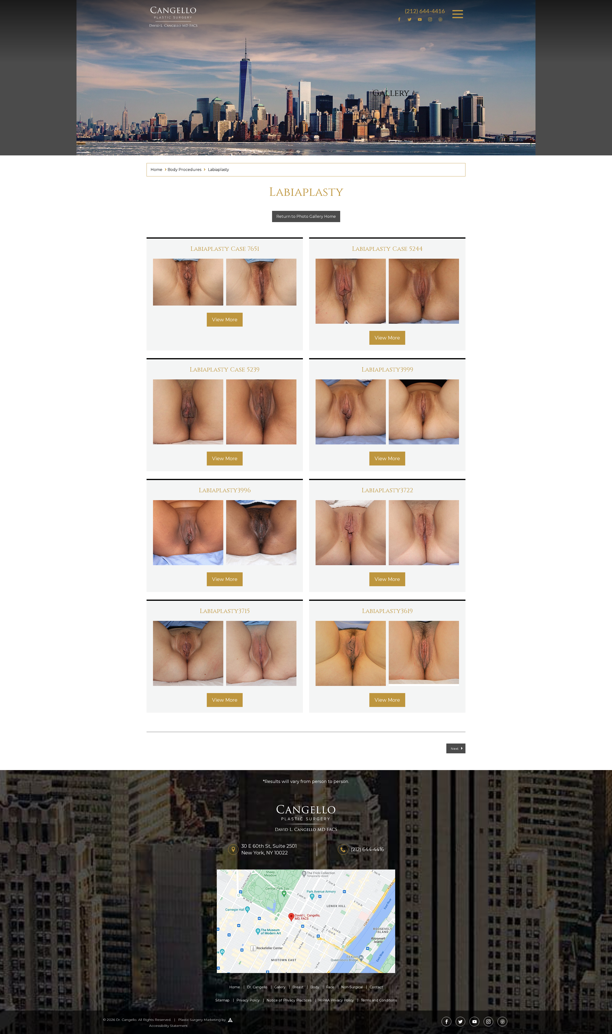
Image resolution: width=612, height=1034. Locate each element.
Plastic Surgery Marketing (199, 1020)
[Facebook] (399, 20)
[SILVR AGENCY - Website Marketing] (230, 1020)
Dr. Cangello (257, 987)
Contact (376, 987)
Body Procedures (184, 169)
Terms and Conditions (379, 1000)
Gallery (279, 987)
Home (156, 169)
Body (314, 987)
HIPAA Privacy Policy (336, 1000)
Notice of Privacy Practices (289, 1000)
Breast (297, 987)
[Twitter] (410, 20)
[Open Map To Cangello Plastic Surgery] (306, 921)
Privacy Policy (248, 1000)
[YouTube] (420, 20)
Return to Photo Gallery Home (306, 216)
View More (224, 320)
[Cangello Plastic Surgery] (173, 16)
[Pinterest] (440, 20)
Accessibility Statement (168, 1025)
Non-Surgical (352, 987)
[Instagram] (430, 20)
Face (330, 987)
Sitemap (222, 1000)
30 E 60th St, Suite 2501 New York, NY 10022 (269, 849)
